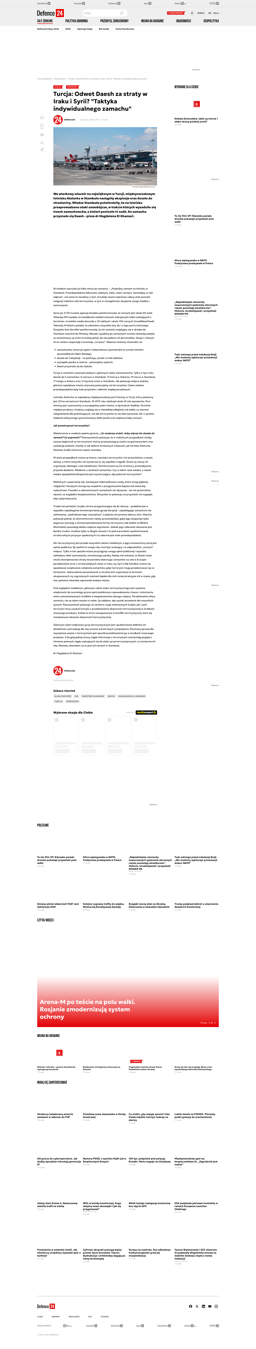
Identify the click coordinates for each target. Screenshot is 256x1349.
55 (42, 128)
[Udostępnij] (42, 149)
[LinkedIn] (203, 1306)
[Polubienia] (42, 117)
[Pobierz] (42, 142)
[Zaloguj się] (192, 13)
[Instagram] (216, 1306)
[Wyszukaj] (121, 13)
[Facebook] (190, 1306)
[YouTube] (209, 1306)
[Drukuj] (42, 135)
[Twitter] (197, 1306)
